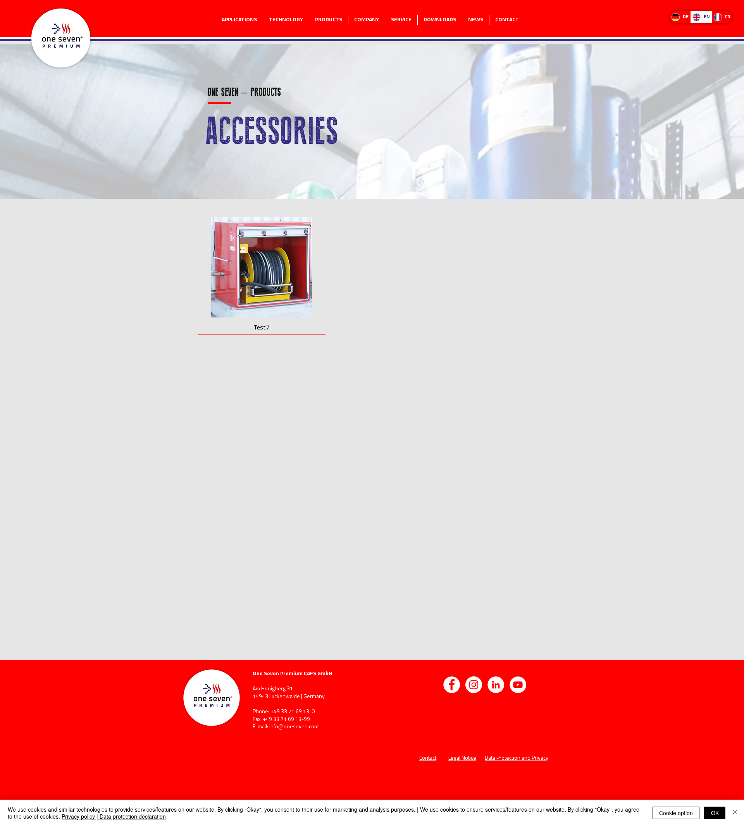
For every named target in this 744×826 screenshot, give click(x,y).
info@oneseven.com (294, 727)
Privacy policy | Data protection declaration (114, 816)
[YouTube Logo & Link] (518, 684)
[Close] (734, 813)
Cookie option (676, 813)
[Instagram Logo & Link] (473, 684)
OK (715, 813)
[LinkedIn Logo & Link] (495, 684)
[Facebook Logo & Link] (451, 684)
